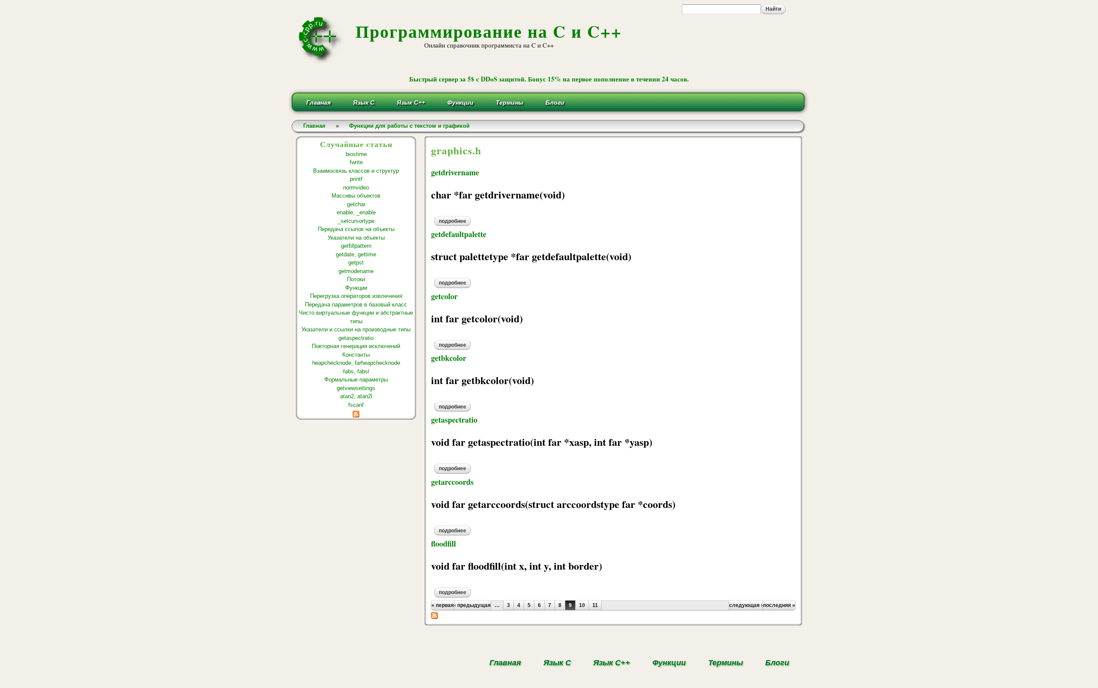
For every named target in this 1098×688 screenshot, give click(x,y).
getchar (356, 204)
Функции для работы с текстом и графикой (409, 126)
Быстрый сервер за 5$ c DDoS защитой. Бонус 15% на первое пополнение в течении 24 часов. (549, 79)
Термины (509, 102)
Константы (356, 355)
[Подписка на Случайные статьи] (356, 413)
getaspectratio (356, 338)
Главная (318, 102)
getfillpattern (356, 246)
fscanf (356, 405)
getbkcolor (448, 358)
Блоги (555, 102)
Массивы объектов (356, 195)
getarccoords (452, 481)
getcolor (444, 296)
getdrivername (455, 172)
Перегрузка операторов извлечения (356, 296)
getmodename (356, 271)
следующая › (746, 605)
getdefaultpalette (458, 234)
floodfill (443, 543)
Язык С (363, 102)
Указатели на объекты (356, 237)
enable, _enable (356, 212)
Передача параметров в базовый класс (356, 304)
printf (356, 179)
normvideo (356, 187)
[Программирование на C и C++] (321, 61)
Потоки (356, 279)
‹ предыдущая (472, 605)
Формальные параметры (356, 379)
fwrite (356, 162)
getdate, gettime (356, 254)
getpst (356, 262)
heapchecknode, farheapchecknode (356, 363)
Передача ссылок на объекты (356, 229)
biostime (356, 154)
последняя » (779, 605)
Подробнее (455, 221)
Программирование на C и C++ (489, 31)
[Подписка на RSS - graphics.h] (434, 614)
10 (582, 605)
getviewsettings (356, 388)
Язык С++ (411, 102)
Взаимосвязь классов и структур (356, 171)
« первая (442, 605)
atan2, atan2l (356, 396)
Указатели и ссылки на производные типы (356, 329)
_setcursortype (356, 221)
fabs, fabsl (356, 371)
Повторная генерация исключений (356, 346)
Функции (460, 102)
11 (595, 605)
